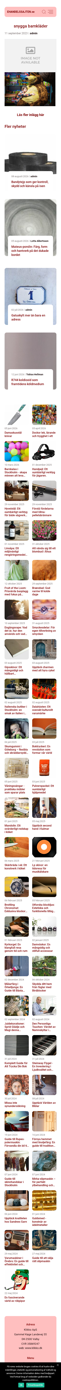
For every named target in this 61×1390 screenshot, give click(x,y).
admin (33, 33)
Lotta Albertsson (39, 241)
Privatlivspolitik (35, 1385)
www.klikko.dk (33, 1348)
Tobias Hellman (34, 374)
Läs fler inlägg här (30, 115)
